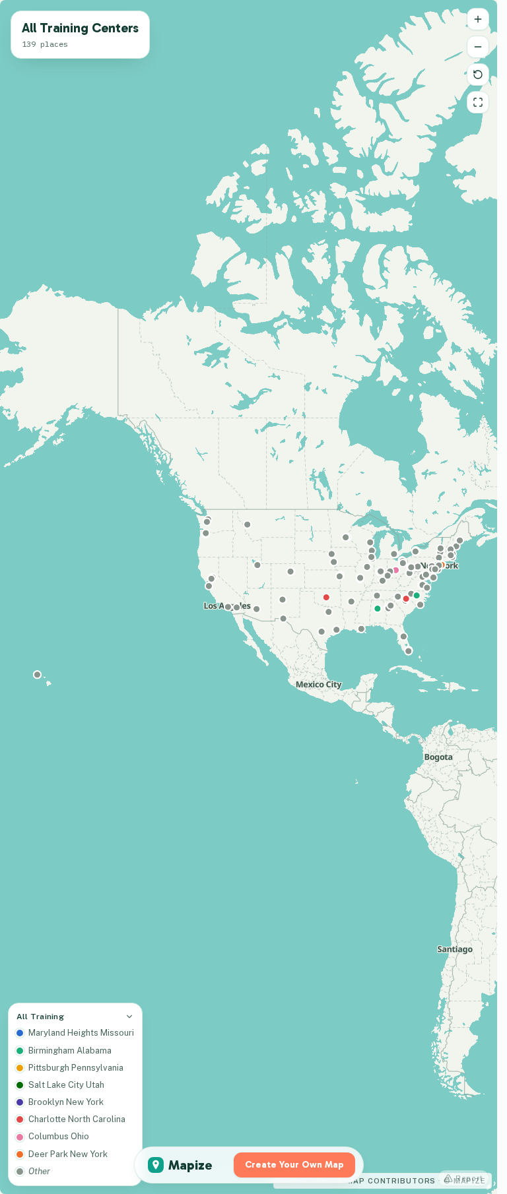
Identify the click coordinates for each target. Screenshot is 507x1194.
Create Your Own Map (294, 1164)
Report (469, 1178)
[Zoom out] (478, 47)
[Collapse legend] (129, 1016)
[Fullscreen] (478, 102)
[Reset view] (478, 74)
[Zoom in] (478, 19)
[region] (248, 597)
